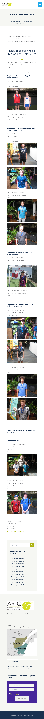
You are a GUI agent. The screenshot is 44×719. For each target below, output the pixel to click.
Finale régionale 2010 (17, 577)
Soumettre (22, 699)
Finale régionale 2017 (17, 561)
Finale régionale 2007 (17, 585)
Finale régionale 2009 (17, 580)
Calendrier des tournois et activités (18, 669)
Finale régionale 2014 (17, 566)
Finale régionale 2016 (17, 564)
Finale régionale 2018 (17, 558)
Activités (18, 21)
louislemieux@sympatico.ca (15, 531)
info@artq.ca (11, 619)
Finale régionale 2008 (17, 582)
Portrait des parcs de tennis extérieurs (20, 666)
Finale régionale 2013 (17, 569)
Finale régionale (27, 21)
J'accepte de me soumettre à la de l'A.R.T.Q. (21, 693)
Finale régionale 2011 (17, 574)
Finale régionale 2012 (17, 572)
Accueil (12, 21)
